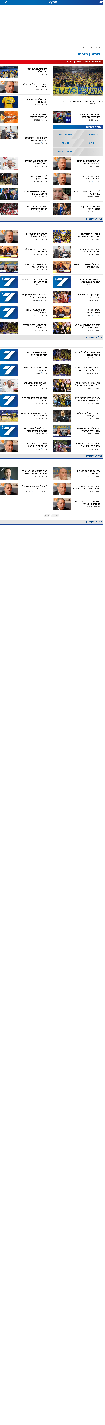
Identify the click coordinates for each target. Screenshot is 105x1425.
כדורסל (65, 143)
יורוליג (92, 143)
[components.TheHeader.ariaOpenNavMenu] (88, 2)
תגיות (93, 48)
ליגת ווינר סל (65, 134)
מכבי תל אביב (92, 134)
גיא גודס (92, 152)
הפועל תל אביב (65, 152)
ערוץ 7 (98, 48)
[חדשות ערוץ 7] (52, 2)
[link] (78, 87)
